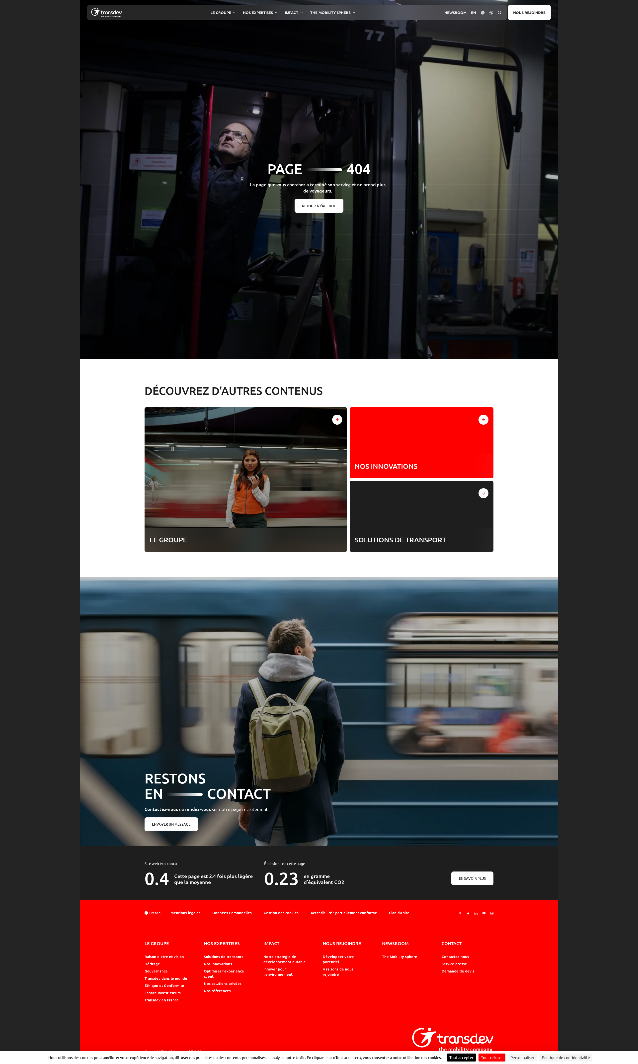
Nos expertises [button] (258, 12)
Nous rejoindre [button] (342, 943)
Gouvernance (156, 971)
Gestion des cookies (281, 912)
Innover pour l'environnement (278, 971)
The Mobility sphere (399, 956)
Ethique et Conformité (164, 985)
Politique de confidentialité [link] (566, 1057)
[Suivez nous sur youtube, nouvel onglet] (483, 913)
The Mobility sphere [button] (330, 12)
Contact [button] (452, 943)
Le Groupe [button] (221, 12)
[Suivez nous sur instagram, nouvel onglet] (491, 913)
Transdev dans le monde (166, 978)
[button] (482, 12)
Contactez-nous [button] (455, 956)
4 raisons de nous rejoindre (338, 971)
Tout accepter (461, 1057)
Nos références (217, 990)
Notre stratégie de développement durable (284, 959)
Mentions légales (185, 912)
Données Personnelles (232, 912)
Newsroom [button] (455, 12)
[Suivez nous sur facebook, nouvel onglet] (468, 913)
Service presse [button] (454, 964)
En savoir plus (472, 878)
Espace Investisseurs (163, 992)
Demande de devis (458, 971)
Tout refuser (492, 1057)
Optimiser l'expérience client (224, 973)
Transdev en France (162, 1000)
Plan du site (399, 912)
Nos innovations (218, 964)
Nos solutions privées (222, 983)
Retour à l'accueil (319, 206)
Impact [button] (291, 12)
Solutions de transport (223, 956)
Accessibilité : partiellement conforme (344, 912)
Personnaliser (522, 1057)
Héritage (152, 964)
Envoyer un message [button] (171, 824)
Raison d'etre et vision (164, 956)
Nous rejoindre (529, 12)
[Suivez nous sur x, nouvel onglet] (460, 913)
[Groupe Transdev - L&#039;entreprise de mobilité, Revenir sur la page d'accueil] (106, 13)
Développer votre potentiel (338, 959)
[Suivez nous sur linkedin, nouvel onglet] (476, 913)
